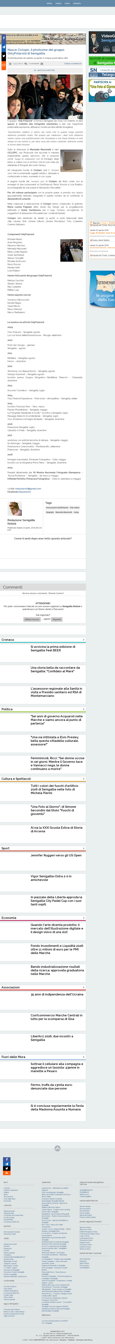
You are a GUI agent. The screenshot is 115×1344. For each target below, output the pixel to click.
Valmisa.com (84, 1194)
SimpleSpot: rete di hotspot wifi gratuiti (55, 1214)
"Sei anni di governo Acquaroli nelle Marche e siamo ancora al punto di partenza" (57, 719)
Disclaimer (63, 1340)
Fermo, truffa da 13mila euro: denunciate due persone (51, 1086)
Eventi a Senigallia (10, 1274)
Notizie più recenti (10, 1244)
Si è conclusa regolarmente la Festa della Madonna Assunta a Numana (57, 1107)
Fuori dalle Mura (9, 1199)
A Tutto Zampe (9, 1217)
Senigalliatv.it (84, 1192)
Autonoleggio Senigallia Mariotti (53, 1201)
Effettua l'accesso (32, 619)
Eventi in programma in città (14, 1314)
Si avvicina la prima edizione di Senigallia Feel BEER (53, 648)
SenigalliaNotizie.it (86, 1190)
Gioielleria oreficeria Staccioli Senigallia (56, 1309)
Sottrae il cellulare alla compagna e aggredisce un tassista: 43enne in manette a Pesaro (57, 1067)
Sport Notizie (84, 1263)
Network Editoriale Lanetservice (15, 1276)
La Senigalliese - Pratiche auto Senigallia (56, 1259)
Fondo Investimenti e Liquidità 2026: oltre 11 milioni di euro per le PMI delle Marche (57, 949)
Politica (6, 1192)
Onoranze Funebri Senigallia (14, 1272)
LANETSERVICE (39, 1340)
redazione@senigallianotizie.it (14, 1257)
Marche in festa (85, 1227)
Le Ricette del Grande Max (13, 1215)
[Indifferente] (39, 547)
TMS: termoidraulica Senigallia (52, 1192)
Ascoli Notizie (84, 1211)
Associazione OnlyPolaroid (57, 508)
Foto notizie (74, 508)
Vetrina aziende (9, 1253)
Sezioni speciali (9, 1299)
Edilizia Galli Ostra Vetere (51, 1207)
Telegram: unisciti (10, 1263)
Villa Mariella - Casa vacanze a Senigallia (56, 1289)
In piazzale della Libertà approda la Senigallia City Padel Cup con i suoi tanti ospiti (56, 900)
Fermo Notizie (85, 1213)
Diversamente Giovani (12, 1232)
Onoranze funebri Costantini (52, 1199)
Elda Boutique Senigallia (50, 1311)
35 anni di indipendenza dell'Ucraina (57, 994)
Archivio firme (9, 1259)
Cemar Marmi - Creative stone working (56, 1209)
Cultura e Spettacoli (72, 64)
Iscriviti (6, 1250)
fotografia (50, 512)
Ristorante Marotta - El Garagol (53, 1253)
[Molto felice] (71, 547)
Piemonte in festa (86, 1240)
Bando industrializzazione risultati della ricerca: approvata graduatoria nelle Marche (57, 970)
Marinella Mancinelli (64, 512)
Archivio (7, 1246)
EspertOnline (8, 1219)
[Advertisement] (102, 149)
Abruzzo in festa (85, 1229)
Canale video (8, 1295)
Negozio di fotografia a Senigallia (53, 1265)
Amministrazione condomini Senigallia (55, 1242)
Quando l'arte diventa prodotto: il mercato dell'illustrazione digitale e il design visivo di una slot (57, 928)
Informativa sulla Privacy (84, 1340)
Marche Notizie (85, 1206)
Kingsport (83, 1261)
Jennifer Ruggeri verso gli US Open (56, 855)
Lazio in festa (84, 1236)
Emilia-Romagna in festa (88, 1232)
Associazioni (8, 1196)
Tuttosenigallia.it (85, 1196)
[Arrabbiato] (7, 547)
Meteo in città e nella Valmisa (14, 1312)
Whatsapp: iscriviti (10, 1261)
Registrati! (57, 619)
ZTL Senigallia (47, 1323)
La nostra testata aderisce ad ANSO (55, 1321)
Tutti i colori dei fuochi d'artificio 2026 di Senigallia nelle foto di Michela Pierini (54, 789)
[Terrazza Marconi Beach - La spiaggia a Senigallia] (43, 44)
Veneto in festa (85, 1249)
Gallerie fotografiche (11, 1291)
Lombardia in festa (86, 1238)
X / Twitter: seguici (10, 1268)
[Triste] (23, 547)
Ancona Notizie (85, 1209)
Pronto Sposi (84, 1265)
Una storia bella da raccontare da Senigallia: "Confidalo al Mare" (55, 669)
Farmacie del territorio (12, 1309)
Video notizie (8, 1297)
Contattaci (7, 1255)
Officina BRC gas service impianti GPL (56, 1285)
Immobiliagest (85, 1267)
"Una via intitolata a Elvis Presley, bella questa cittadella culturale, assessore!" (55, 740)
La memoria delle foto (11, 1222)
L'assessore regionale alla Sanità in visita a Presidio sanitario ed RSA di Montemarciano (56, 692)
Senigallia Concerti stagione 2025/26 (55, 1306)
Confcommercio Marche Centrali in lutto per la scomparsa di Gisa (57, 1017)
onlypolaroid (24, 492)
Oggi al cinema (9, 1316)
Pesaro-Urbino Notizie (88, 1217)
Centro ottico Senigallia (50, 1212)
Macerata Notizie (86, 1215)
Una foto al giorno (10, 1286)
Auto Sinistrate (85, 1259)
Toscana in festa (86, 1244)
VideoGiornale (9, 1213)
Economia (7, 1201)
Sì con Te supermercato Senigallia (54, 1246)
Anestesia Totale (10, 1234)
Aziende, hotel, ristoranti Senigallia (54, 1244)
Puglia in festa (85, 1242)
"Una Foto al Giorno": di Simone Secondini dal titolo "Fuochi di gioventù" (53, 810)
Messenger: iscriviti (11, 1266)
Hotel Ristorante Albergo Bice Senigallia (56, 1291)
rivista (76, 512)
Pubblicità (71, 1340)
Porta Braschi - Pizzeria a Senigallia (55, 1287)
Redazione (8, 1248)
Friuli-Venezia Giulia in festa (90, 1234)
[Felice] (55, 547)
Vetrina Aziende (9, 1211)
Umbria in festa (85, 1247)
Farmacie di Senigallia (11, 1270)
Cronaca (7, 1188)
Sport (6, 1194)
